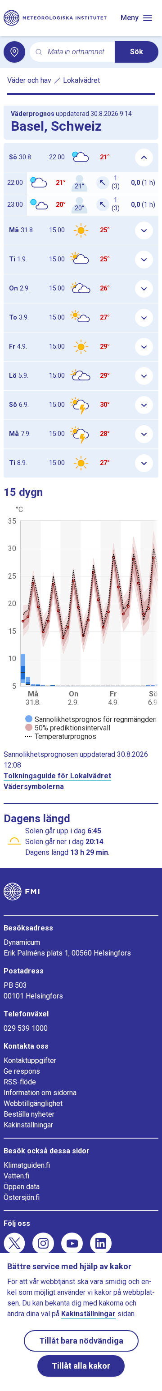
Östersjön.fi (22, 1197)
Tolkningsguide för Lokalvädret (57, 776)
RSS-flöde (20, 1082)
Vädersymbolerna (34, 786)
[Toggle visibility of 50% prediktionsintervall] (67, 728)
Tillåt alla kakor (81, 1365)
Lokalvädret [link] (81, 80)
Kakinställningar (28, 1125)
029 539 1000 (26, 1028)
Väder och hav (29, 80)
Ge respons (22, 1071)
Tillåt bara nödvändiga (81, 1340)
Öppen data (22, 1186)
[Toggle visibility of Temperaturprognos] (60, 736)
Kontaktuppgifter (30, 1060)
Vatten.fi (16, 1176)
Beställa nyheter (29, 1114)
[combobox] (77, 52)
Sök (136, 51)
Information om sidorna (40, 1092)
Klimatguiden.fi (27, 1165)
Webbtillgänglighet (33, 1103)
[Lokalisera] (14, 52)
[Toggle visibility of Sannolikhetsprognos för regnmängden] (91, 719)
